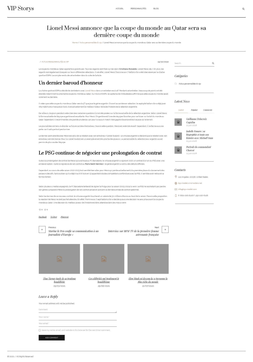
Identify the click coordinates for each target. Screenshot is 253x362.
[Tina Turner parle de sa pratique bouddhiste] (59, 259)
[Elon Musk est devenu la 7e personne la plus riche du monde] (148, 259)
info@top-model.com (187, 189)
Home (75, 42)
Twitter (53, 217)
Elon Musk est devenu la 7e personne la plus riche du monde (148, 280)
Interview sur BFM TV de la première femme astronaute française (133, 232)
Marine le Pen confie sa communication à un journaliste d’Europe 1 (73, 232)
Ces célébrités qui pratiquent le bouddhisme (104, 280)
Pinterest (65, 217)
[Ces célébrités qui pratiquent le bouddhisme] (103, 259)
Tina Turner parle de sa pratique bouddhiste (59, 280)
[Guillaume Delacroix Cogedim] (178, 122)
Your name (44, 317)
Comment (43, 309)
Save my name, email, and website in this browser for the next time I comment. (76, 330)
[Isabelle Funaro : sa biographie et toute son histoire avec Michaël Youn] (178, 136)
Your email (44, 323)
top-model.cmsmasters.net (190, 183)
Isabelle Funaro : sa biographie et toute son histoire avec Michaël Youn (199, 135)
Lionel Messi (90, 91)
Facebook (43, 217)
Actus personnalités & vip (91, 42)
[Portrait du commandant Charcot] (178, 150)
